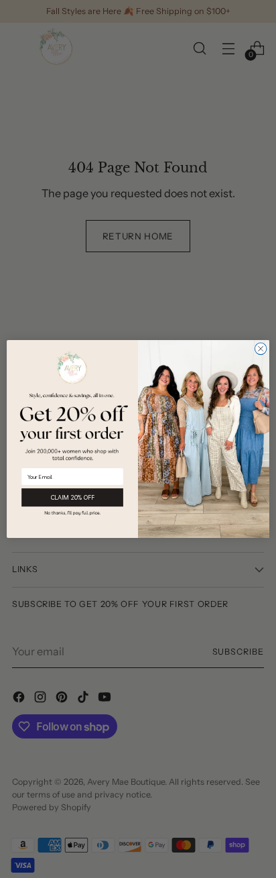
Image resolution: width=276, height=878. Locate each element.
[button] (72, 513)
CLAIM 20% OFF (72, 498)
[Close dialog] (261, 349)
